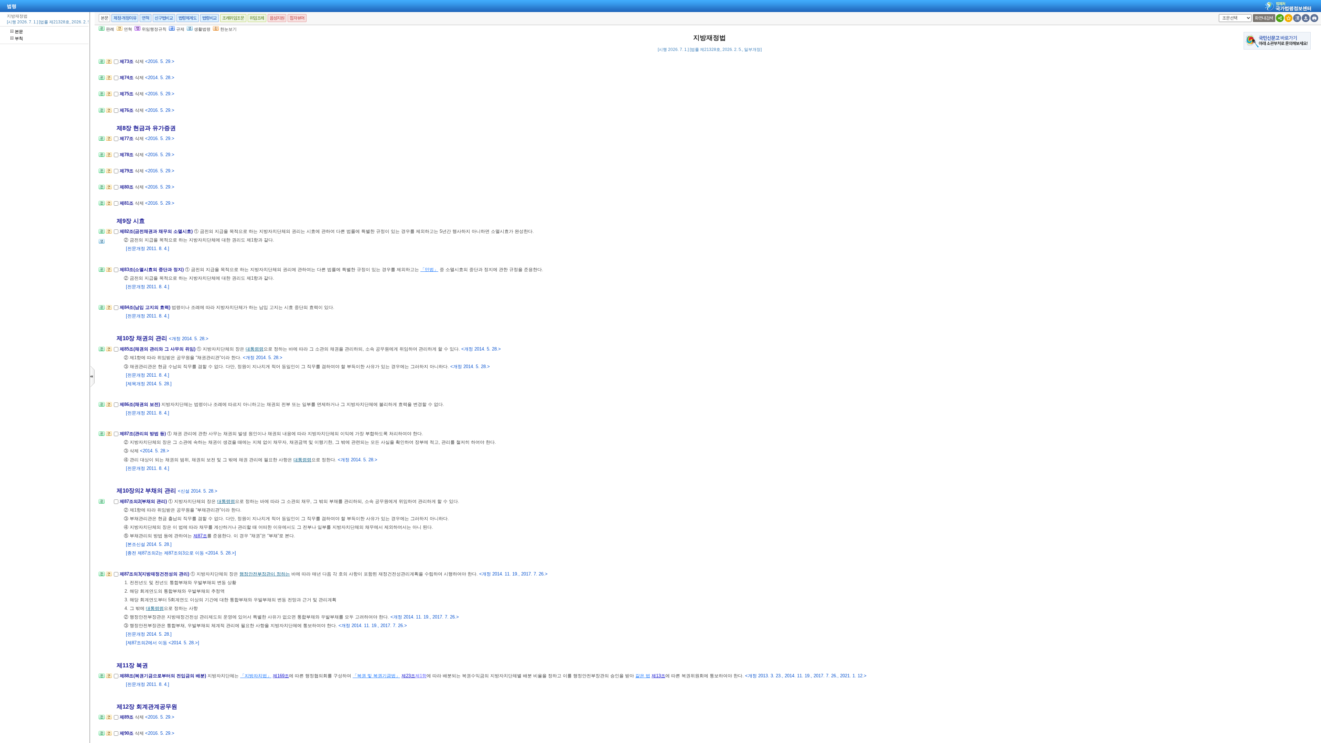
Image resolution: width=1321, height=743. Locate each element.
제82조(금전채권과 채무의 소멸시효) (157, 231)
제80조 (127, 187)
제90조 (127, 733)
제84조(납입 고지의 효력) (146, 307)
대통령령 (255, 349)
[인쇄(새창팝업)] (1314, 18)
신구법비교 (164, 18)
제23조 (408, 675)
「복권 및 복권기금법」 (376, 675)
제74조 (127, 77)
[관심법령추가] (1288, 18)
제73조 (127, 61)
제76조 (127, 110)
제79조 (127, 170)
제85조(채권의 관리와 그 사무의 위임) (158, 349)
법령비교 (209, 18)
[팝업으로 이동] (102, 243)
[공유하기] (1280, 18)
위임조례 (257, 18)
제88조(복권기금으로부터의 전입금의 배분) (163, 675)
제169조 (281, 675)
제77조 (127, 138)
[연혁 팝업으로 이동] (109, 63)
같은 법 (642, 675)
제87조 (200, 535)
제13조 (658, 675)
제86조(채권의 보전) (140, 404)
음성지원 (277, 18)
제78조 (127, 154)
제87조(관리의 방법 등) (143, 433)
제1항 (421, 675)
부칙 (19, 38)
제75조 (127, 93)
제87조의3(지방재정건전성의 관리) (155, 574)
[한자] (1297, 18)
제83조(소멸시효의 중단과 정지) (152, 269)
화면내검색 (1264, 18)
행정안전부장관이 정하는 (264, 574)
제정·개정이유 (125, 18)
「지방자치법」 (255, 675)
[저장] (1306, 18)
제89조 (127, 717)
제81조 (127, 203)
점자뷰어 (297, 18)
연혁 (145, 18)
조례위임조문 (233, 18)
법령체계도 (188, 18)
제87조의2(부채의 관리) (144, 501)
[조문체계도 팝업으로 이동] (102, 63)
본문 (19, 31)
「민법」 (429, 269)
